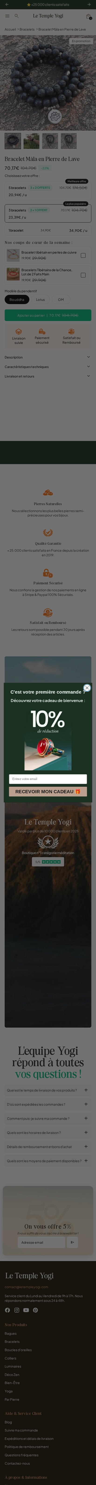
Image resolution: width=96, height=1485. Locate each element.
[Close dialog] (87, 687)
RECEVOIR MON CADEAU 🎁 (48, 791)
